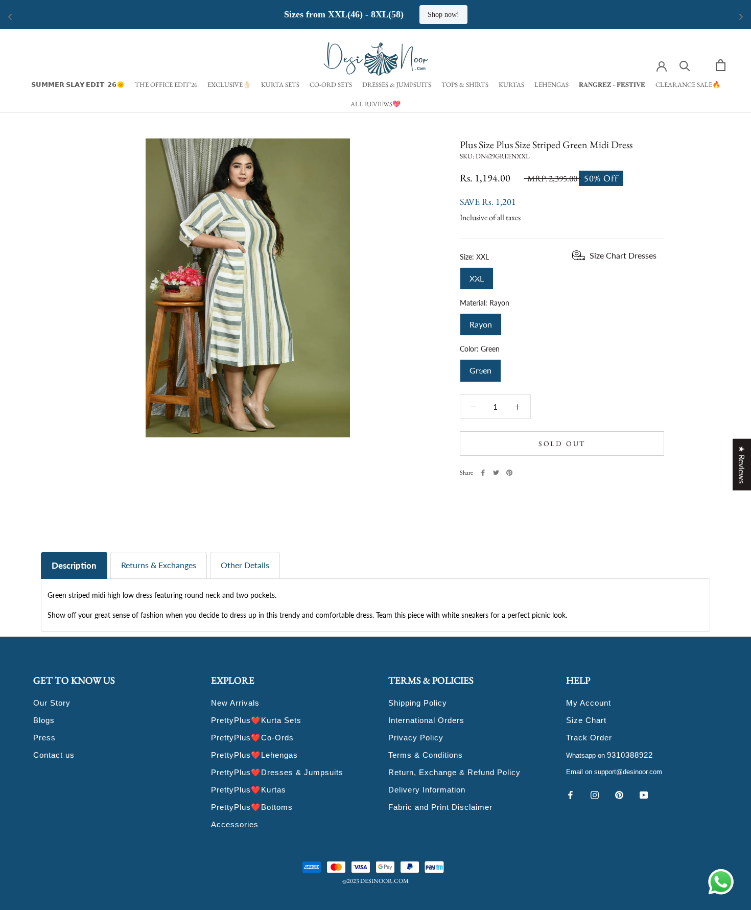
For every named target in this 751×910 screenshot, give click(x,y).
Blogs (44, 720)
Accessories (235, 824)
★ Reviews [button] (742, 464)
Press (44, 737)
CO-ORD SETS (331, 84)
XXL (477, 275)
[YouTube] (644, 794)
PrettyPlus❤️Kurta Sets (256, 720)
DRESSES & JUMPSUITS (396, 84)
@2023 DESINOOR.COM (375, 881)
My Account (588, 702)
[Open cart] (720, 65)
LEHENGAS (551, 84)
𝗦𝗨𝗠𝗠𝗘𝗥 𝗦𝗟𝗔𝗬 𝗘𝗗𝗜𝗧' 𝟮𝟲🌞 (78, 84)
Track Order (589, 737)
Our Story (52, 702)
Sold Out (561, 443)
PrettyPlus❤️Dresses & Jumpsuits (277, 772)
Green (480, 367)
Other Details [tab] (245, 565)
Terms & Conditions (425, 755)
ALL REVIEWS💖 (375, 104)
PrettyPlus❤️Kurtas (248, 789)
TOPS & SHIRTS (464, 84)
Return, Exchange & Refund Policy (454, 772)
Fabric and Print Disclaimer (440, 807)
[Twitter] (496, 473)
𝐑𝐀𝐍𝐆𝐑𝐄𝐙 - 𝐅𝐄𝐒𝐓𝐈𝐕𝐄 (612, 84)
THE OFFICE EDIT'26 (166, 84)
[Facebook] (483, 473)
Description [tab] (74, 565)
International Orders (426, 720)
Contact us (54, 755)
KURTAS (511, 84)
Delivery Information (426, 789)
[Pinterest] (509, 473)
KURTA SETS (280, 84)
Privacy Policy (415, 737)
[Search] (684, 65)
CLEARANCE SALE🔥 (687, 84)
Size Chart (586, 720)
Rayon (481, 321)
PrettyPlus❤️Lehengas (254, 755)
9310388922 (630, 755)
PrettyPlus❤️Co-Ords (252, 737)
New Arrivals (235, 702)
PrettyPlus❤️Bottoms (252, 807)
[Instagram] (595, 794)
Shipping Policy (417, 702)
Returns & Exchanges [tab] (158, 565)
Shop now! (443, 14)
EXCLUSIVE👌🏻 (229, 84)
